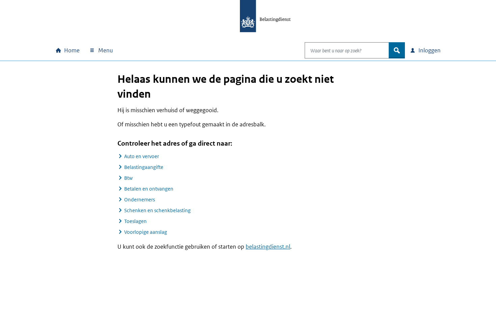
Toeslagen (135, 221)
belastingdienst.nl (268, 246)
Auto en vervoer (141, 156)
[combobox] (347, 50)
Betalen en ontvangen (148, 188)
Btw (128, 178)
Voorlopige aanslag (145, 232)
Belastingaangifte (143, 167)
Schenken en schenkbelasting (157, 210)
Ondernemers (139, 199)
